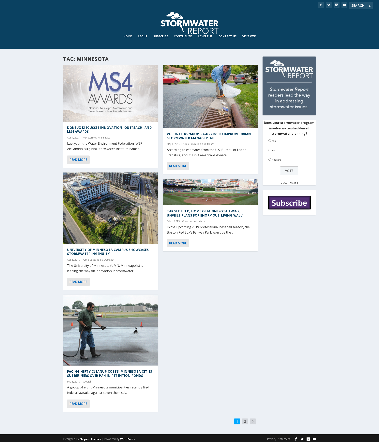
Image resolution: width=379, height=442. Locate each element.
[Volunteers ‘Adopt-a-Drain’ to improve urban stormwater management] (210, 96)
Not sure (276, 159)
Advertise (205, 36)
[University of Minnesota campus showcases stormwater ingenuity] (110, 208)
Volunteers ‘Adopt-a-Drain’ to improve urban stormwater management (209, 136)
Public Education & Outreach (98, 259)
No (273, 150)
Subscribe (160, 36)
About (142, 36)
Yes (274, 141)
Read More (78, 159)
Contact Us (227, 36)
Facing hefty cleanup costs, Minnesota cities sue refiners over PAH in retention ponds (109, 373)
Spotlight (87, 381)
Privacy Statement (278, 439)
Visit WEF (249, 36)
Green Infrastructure (193, 221)
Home (128, 36)
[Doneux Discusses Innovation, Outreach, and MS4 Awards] (110, 93)
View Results (289, 183)
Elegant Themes (90, 439)
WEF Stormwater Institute (96, 137)
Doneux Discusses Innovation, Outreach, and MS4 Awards (109, 129)
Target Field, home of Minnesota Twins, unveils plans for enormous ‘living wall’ (205, 213)
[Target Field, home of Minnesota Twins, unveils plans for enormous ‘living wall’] (210, 192)
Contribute (183, 36)
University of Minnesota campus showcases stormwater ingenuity (108, 252)
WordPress (127, 439)
